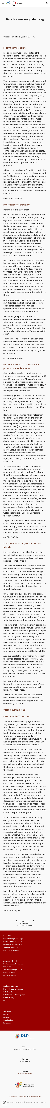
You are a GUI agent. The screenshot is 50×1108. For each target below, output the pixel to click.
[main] (25, 19)
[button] (3, 3)
